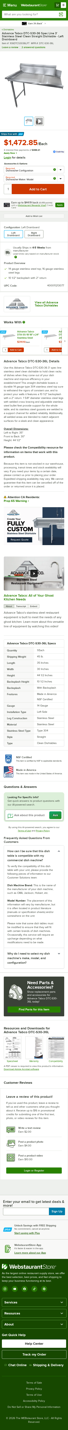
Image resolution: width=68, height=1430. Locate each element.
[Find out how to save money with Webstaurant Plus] (3, 332)
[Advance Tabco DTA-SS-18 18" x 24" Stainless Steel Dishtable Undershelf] (21, 341)
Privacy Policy (43, 830)
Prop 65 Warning (15, 501)
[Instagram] (5, 1289)
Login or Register (34, 1170)
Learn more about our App (30, 1252)
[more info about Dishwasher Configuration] (54, 170)
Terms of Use (24, 830)
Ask (55, 815)
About (9, 606)
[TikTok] (34, 1289)
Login (7, 157)
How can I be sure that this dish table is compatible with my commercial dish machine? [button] (28, 855)
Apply (60, 205)
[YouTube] (15, 1289)
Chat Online (17, 1365)
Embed (33, 606)
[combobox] (34, 14)
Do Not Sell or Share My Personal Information (34, 1407)
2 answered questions (33, 47)
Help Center (34, 1344)
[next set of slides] (65, 341)
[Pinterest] (44, 1289)
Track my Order (34, 1354)
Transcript (21, 606)
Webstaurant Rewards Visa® (32, 205)
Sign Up (57, 1211)
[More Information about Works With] (24, 322)
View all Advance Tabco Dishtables (46, 304)
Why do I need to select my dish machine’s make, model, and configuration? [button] (28, 958)
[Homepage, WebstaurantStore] (34, 5)
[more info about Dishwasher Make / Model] (54, 179)
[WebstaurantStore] (34, 1267)
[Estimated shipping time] (15, 257)
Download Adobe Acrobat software (21, 1069)
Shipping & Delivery (48, 1365)
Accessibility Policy (34, 1401)
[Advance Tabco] (17, 304)
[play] (34, 573)
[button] (28, 121)
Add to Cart (16, 350)
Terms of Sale (34, 1383)
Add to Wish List (34, 216)
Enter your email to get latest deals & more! (33, 1203)
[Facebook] (25, 1289)
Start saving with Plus (27, 1233)
